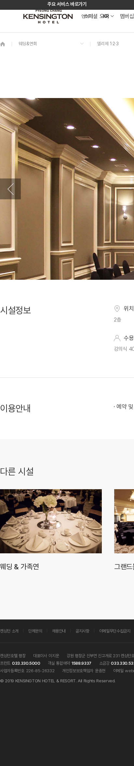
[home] (2, 43)
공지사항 (82, 630)
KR (106, 16)
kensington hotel (49, 16)
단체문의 (35, 630)
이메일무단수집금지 (114, 630)
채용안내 (59, 630)
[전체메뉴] (122, 34)
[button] (10, 188)
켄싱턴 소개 (9, 630)
